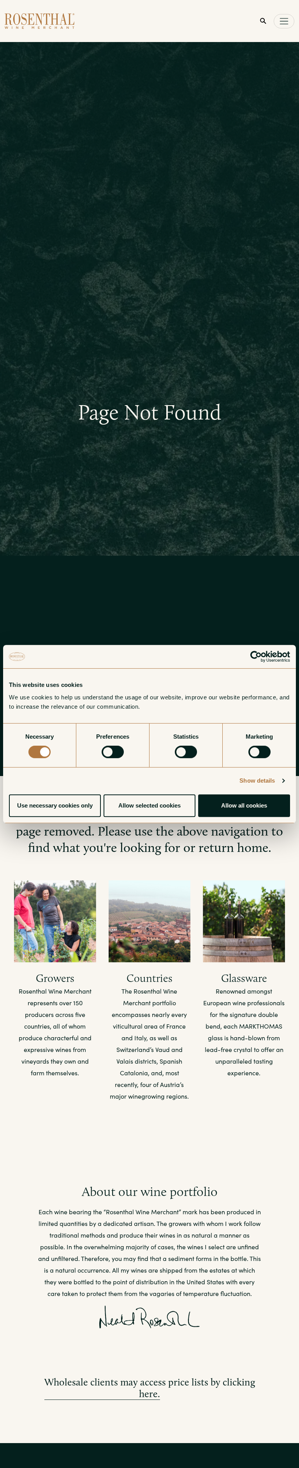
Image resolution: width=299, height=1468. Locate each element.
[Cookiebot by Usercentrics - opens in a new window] (256, 656)
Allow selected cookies (149, 805)
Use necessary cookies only (55, 805)
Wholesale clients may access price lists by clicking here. (149, 1388)
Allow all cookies (244, 805)
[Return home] (40, 21)
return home (233, 847)
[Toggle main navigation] (284, 21)
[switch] (113, 752)
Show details (257, 780)
